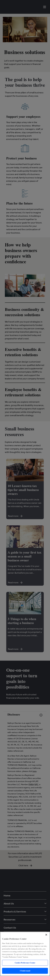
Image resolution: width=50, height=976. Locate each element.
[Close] (46, 935)
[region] (25, 954)
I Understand (25, 971)
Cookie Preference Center (25, 963)
